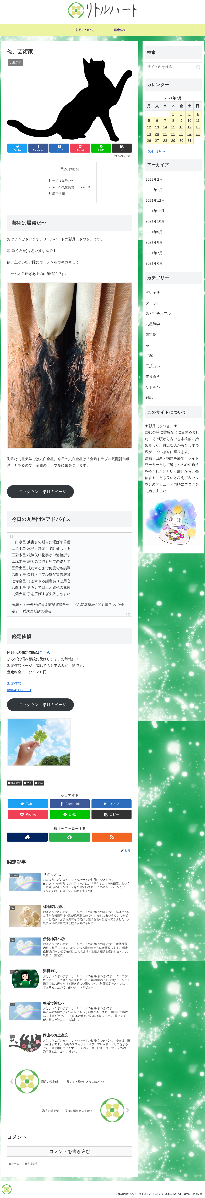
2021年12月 (155, 200)
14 (165, 127)
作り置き (153, 376)
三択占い (153, 366)
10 (189, 121)
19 (149, 134)
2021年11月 (155, 211)
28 (165, 141)
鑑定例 (151, 335)
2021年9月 (154, 232)
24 (189, 134)
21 (165, 134)
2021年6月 (154, 263)
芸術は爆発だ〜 (63, 180)
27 (157, 141)
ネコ (29, 783)
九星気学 (15, 783)
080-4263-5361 (19, 690)
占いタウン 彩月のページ (42, 491)
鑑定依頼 (58, 193)
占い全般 (153, 293)
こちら (44, 653)
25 (198, 134)
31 (189, 141)
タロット (153, 303)
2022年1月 (154, 190)
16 (181, 127)
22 (173, 134)
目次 (64, 169)
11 (198, 121)
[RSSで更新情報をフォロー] (112, 837)
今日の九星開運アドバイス (71, 187)
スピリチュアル (158, 314)
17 (189, 127)
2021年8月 (154, 242)
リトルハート (156, 387)
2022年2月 (154, 179)
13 (157, 127)
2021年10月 (155, 221)
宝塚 (149, 356)
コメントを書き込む (69, 1151)
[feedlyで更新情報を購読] (69, 837)
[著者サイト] (27, 837)
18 (198, 127)
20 (157, 134)
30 (181, 141)
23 (181, 134)
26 (149, 141)
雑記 (40, 783)
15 (173, 127)
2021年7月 (154, 253)
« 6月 (149, 151)
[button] (198, 67)
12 (149, 127)
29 (173, 141)
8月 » (160, 151)
